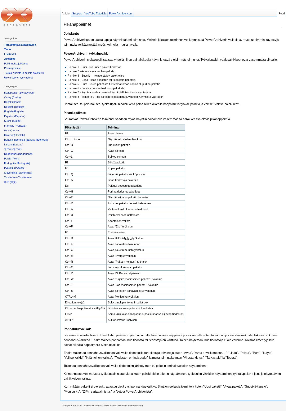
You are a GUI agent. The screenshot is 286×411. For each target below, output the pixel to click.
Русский (19, 168)
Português (23, 163)
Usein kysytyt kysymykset (18, 77)
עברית (8, 130)
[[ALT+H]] (16, 16)
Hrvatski (19, 135)
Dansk (16, 102)
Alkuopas (9, 58)
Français (20, 125)
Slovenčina (24, 172)
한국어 (17, 149)
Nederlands (25, 154)
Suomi (16, 120)
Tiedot (8, 49)
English (18, 111)
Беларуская (27, 92)
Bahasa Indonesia (36, 139)
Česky (16, 97)
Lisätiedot (10, 54)
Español (19, 116)
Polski (16, 158)
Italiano (18, 144)
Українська (24, 177)
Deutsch (19, 106)
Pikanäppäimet (12, 68)
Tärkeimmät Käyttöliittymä (20, 44)
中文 (13, 182)
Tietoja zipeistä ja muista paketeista (24, 73)
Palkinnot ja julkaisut (16, 63)
